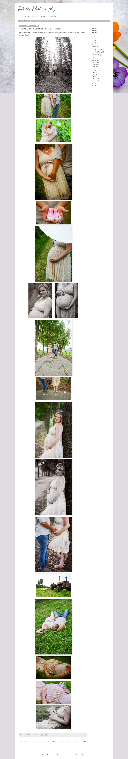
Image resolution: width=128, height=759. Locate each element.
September (96, 64)
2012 (93, 85)
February (95, 78)
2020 (93, 32)
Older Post (84, 741)
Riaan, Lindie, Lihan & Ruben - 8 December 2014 (100, 52)
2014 (93, 44)
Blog (20, 20)
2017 (93, 38)
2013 (93, 83)
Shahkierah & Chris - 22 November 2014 (98, 55)
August (95, 66)
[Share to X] (44, 735)
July (94, 68)
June (94, 70)
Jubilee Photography (37, 8)
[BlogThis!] (42, 735)
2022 (93, 28)
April (94, 74)
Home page (26, 20)
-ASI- (74, 754)
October (95, 62)
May (94, 72)
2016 (93, 40)
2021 (93, 30)
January (95, 80)
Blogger (84, 754)
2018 (93, 36)
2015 (93, 42)
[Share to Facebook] (45, 735)
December (96, 46)
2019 (93, 34)
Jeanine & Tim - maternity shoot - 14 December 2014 (100, 48)
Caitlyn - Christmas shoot (99, 58)
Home (53, 741)
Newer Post (22, 741)
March (95, 76)
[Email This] (41, 735)
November (96, 60)
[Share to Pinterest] (47, 735)
